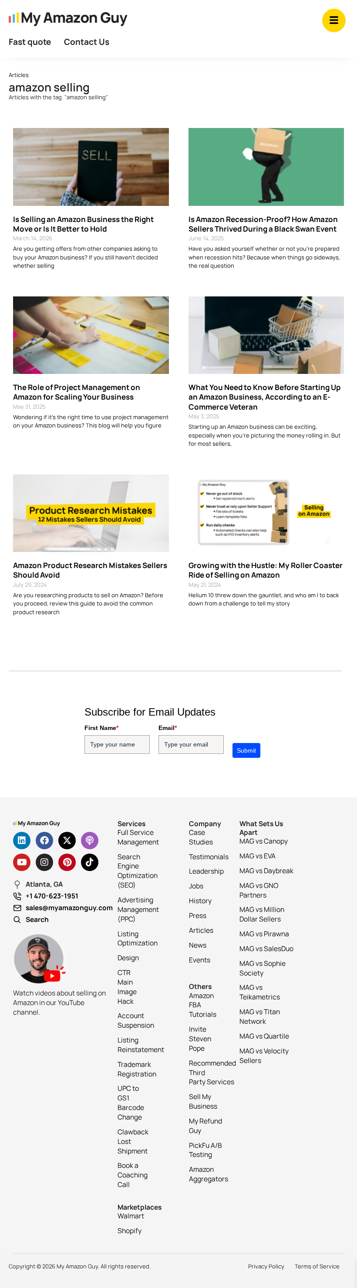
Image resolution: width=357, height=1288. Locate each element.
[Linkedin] (21, 840)
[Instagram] (44, 862)
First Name (101, 727)
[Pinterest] (67, 862)
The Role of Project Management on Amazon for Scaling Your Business (76, 392)
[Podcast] (89, 840)
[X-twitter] (67, 840)
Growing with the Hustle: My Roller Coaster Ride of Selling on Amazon (266, 570)
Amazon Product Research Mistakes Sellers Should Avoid (90, 570)
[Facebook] (44, 840)
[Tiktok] (89, 862)
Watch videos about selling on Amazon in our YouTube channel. (59, 1002)
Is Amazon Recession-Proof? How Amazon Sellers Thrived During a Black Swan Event (263, 224)
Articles (19, 75)
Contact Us (86, 41)
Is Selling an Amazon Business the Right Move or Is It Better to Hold (83, 224)
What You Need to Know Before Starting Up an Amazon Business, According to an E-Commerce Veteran (264, 396)
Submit (246, 750)
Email (167, 727)
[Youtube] (21, 862)
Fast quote (30, 41)
